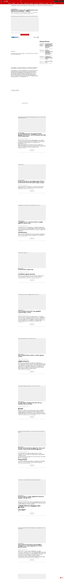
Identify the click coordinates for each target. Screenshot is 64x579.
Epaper (62, 577)
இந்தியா (13, 3)
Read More (32, 150)
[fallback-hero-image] (42, 44)
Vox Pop (54, 3)
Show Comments (24, 103)
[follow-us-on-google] (38, 37)
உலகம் (18, 3)
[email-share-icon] (17, 37)
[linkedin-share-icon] (16, 37)
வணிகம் (46, 3)
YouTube (51, 3)
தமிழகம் (9, 3)
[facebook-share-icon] (14, 37)
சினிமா (21, 3)
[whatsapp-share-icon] (11, 37)
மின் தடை (25, 504)
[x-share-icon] (13, 37)
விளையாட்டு (26, 3)
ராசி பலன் (36, 3)
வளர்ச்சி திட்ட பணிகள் (15, 90)
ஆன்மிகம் (31, 3)
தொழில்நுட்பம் (41, 3)
